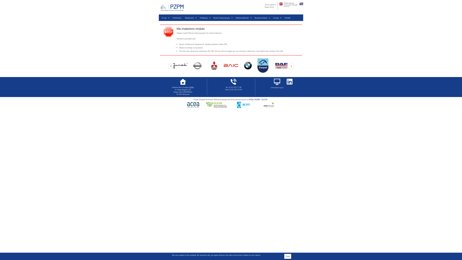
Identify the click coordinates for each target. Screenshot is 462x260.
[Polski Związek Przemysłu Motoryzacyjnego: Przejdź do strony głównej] (172, 7)
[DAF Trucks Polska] (264, 65)
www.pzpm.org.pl (277, 87)
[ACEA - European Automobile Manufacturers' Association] (193, 107)
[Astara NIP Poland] (180, 65)
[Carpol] (246, 65)
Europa (275, 18)
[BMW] (231, 65)
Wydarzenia (188, 18)
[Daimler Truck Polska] (281, 62)
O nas (163, 18)
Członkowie (176, 18)
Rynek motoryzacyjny (221, 18)
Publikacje (203, 18)
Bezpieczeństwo (260, 18)
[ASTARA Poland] (197, 65)
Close (288, 256)
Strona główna (270, 4)
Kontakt (287, 18)
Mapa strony (269, 7)
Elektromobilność (241, 18)
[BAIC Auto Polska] (214, 62)
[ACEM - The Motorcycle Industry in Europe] (243, 107)
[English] (301, 4)
